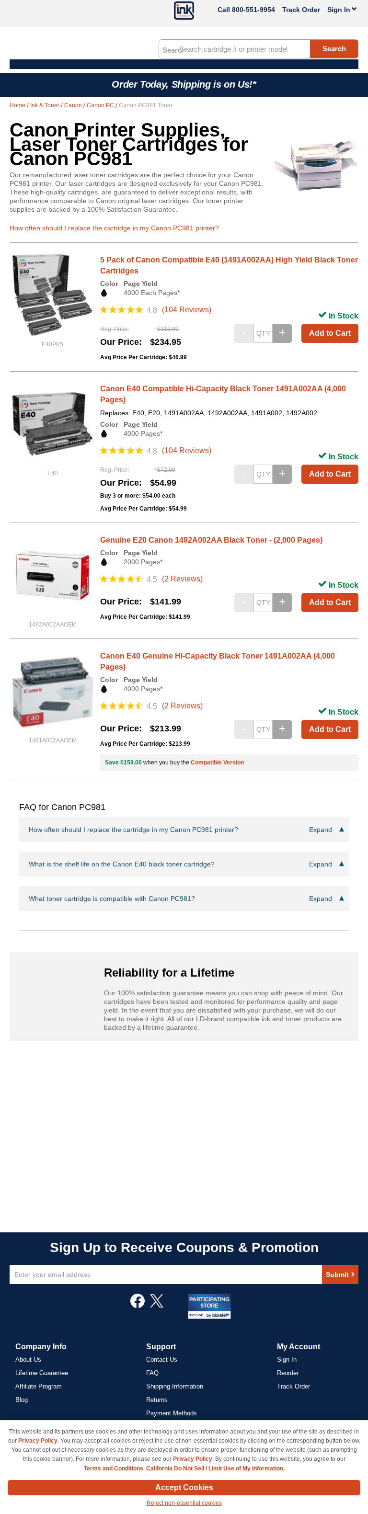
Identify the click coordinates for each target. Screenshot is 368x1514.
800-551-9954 (253, 9)
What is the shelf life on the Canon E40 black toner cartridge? (180, 864)
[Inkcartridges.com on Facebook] (137, 1305)
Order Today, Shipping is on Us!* (184, 84)
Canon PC (101, 105)
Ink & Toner (45, 105)
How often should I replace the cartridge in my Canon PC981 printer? (114, 228)
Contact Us (161, 1359)
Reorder (288, 1373)
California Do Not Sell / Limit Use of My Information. (215, 1468)
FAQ (152, 1373)
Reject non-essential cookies (184, 1503)
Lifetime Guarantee (41, 1373)
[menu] (184, 64)
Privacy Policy (38, 1440)
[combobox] (258, 49)
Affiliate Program (38, 1386)
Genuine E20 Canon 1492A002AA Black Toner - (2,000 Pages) (211, 540)
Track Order (301, 9)
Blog (21, 1399)
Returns (157, 1399)
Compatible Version (217, 762)
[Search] (172, 49)
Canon (73, 105)
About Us (28, 1359)
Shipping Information (174, 1386)
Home (18, 105)
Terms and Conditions (113, 1468)
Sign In (287, 1359)
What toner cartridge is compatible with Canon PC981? (180, 898)
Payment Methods (171, 1413)
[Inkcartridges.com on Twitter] (157, 1305)
